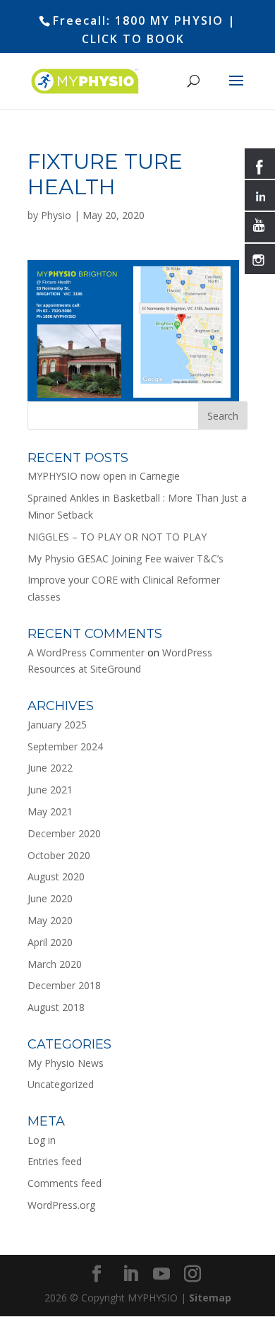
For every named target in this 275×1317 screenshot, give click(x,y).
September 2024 (65, 746)
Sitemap (210, 1297)
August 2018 (56, 1007)
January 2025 (57, 724)
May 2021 (50, 811)
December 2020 (64, 833)
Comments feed (65, 1183)
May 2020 (50, 920)
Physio (56, 215)
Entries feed (55, 1161)
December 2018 (64, 985)
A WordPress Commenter (86, 652)
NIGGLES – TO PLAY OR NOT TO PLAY (117, 536)
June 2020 (50, 898)
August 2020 (56, 876)
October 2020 (59, 855)
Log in (42, 1140)
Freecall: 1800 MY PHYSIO (138, 20)
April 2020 (50, 942)
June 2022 (50, 767)
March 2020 (55, 964)
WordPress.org (61, 1205)
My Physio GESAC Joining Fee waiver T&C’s (126, 558)
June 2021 (50, 789)
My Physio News (66, 1063)
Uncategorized (61, 1084)
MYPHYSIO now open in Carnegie (104, 476)
